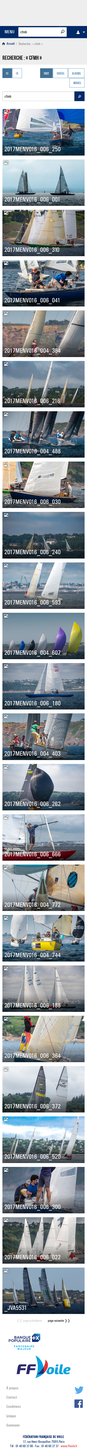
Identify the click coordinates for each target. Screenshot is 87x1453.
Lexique (11, 1416)
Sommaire (13, 1425)
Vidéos (60, 73)
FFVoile (62, 12)
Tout (46, 73)
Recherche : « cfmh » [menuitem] (31, 44)
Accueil (10, 44)
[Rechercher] (63, 31)
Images (77, 83)
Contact (11, 1397)
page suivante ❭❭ (59, 1321)
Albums (76, 73)
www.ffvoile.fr (69, 1446)
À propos (12, 1388)
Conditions (13, 1406)
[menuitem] (79, 32)
